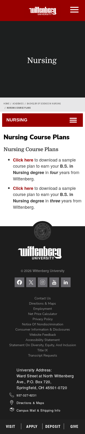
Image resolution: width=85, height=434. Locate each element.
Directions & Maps (42, 303)
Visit (10, 426)
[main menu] (74, 5)
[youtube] (54, 282)
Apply (32, 426)
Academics (18, 103)
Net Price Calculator (42, 314)
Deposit (53, 426)
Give (74, 426)
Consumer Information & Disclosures (42, 329)
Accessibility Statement (43, 340)
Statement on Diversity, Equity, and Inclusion (42, 345)
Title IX (42, 350)
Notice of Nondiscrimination (42, 324)
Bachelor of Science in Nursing (44, 103)
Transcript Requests (42, 355)
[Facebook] (19, 282)
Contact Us (42, 298)
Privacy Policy (43, 319)
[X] (31, 282)
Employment (42, 308)
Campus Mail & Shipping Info (38, 410)
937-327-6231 (27, 395)
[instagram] (42, 282)
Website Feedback (42, 334)
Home (6, 103)
